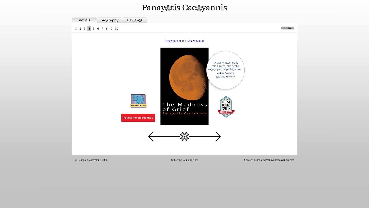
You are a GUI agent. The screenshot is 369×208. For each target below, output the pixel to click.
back (165, 136)
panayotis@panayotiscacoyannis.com (274, 160)
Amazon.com (173, 40)
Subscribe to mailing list (184, 160)
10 (116, 28)
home (287, 28)
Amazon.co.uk (195, 40)
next (203, 136)
